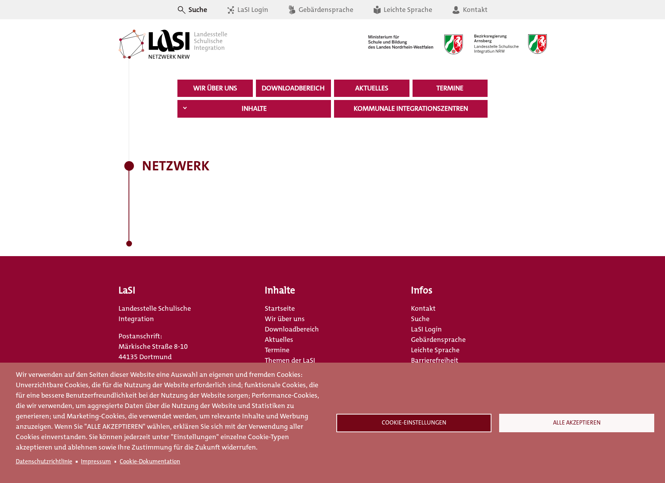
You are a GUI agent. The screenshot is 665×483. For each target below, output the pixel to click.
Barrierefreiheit (434, 360)
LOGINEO (259, 24)
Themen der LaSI (290, 360)
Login (186, 24)
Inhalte (254, 108)
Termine (449, 88)
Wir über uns (215, 88)
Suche (420, 318)
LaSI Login (426, 329)
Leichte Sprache (407, 9)
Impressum (96, 461)
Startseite (280, 308)
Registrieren (220, 24)
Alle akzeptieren (577, 422)
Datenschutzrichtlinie (44, 461)
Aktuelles (371, 88)
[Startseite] (173, 44)
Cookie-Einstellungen (414, 422)
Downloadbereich (293, 88)
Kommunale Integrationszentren (411, 108)
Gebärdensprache (325, 9)
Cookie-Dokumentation (150, 461)
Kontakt (474, 9)
